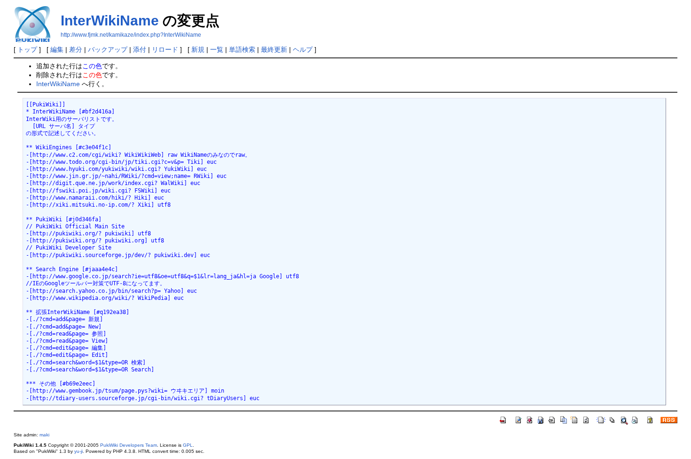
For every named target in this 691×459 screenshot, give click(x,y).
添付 (139, 49)
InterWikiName (110, 20)
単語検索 (242, 49)
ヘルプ (303, 49)
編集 (56, 49)
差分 (75, 49)
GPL (188, 445)
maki (44, 434)
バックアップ (107, 49)
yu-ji (78, 451)
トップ (27, 49)
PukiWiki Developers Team (128, 445)
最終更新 (274, 49)
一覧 (216, 49)
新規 (197, 49)
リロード (165, 49)
